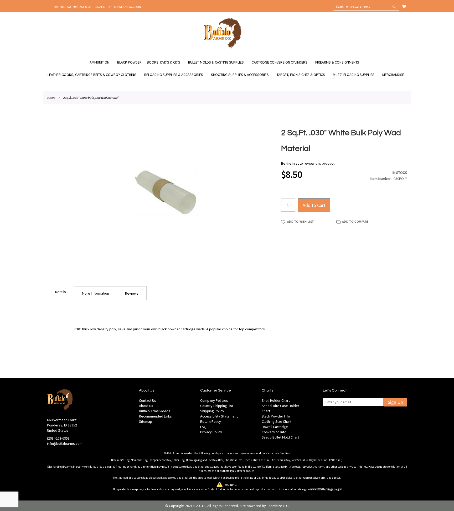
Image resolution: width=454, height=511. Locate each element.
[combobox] (366, 7)
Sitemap (145, 421)
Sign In (100, 7)
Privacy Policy (211, 432)
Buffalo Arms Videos (154, 411)
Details (60, 291)
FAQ (203, 426)
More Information (95, 293)
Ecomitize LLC (277, 505)
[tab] (60, 292)
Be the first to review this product (307, 163)
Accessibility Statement (219, 416)
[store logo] (223, 48)
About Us (146, 405)
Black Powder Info (276, 416)
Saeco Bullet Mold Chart (280, 437)
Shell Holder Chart (276, 400)
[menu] (227, 68)
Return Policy (210, 421)
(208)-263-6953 (58, 438)
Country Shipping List (216, 405)
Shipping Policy (212, 411)
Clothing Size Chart (276, 421)
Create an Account (128, 7)
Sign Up (395, 402)
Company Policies (214, 400)
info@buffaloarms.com (64, 443)
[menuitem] (102, 62)
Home (51, 98)
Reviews (131, 293)
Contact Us (147, 400)
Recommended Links (155, 416)
